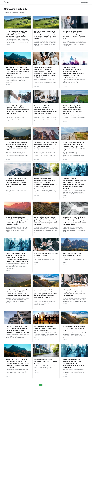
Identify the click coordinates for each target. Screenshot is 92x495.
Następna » (49, 385)
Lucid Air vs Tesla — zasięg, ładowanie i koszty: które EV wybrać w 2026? (46, 361)
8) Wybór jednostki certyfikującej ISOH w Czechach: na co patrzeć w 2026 (74, 328)
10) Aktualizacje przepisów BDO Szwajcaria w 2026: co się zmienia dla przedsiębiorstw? (45, 328)
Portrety (7, 2)
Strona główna (84, 2)
